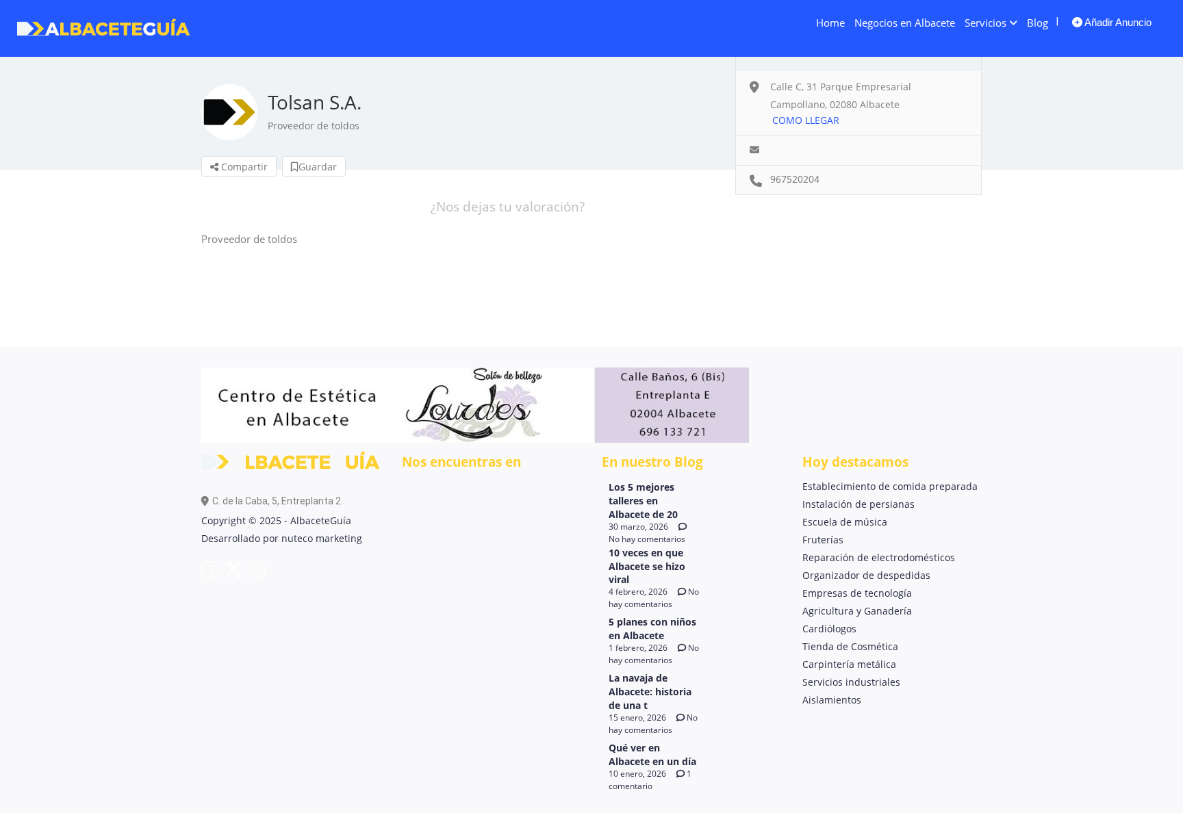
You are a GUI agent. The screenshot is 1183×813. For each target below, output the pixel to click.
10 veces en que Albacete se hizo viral (647, 566)
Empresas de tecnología (857, 592)
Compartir (243, 166)
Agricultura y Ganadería (857, 610)
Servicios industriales (851, 681)
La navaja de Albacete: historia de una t (650, 691)
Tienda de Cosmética (850, 646)
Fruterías (822, 539)
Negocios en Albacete (904, 22)
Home (830, 22)
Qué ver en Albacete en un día (652, 754)
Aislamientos (831, 699)
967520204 (794, 178)
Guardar (317, 166)
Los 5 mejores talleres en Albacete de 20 (643, 500)
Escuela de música (844, 521)
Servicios (985, 22)
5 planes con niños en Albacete (652, 628)
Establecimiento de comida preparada (890, 486)
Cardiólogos (829, 628)
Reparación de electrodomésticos (878, 557)
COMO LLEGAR (805, 120)
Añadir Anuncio (1117, 22)
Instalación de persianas (858, 504)
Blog (1037, 22)
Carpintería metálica (849, 664)
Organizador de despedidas (866, 575)
